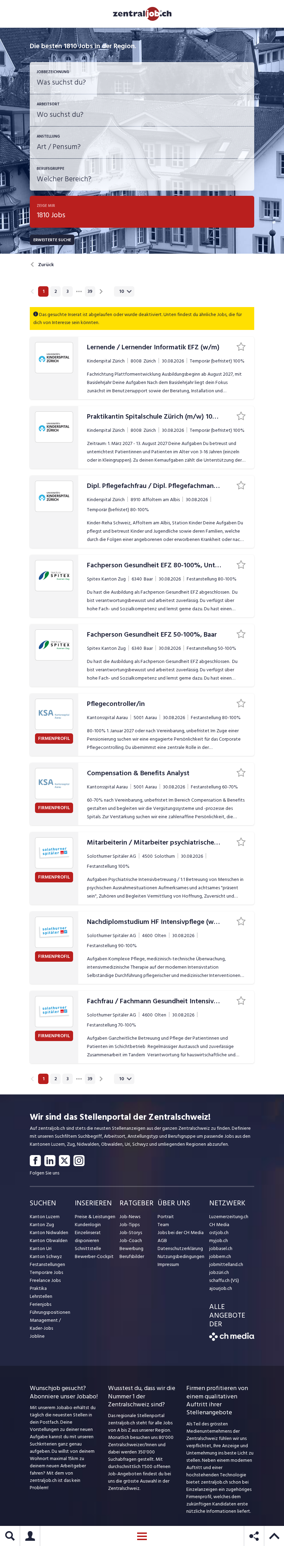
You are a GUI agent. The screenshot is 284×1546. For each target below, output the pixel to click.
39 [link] (90, 291)
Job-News (129, 1217)
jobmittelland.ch (226, 1264)
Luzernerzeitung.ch (228, 1217)
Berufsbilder (131, 1256)
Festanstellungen (47, 1264)
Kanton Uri (41, 1248)
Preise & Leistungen (95, 1217)
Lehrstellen (41, 1296)
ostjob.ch (219, 1233)
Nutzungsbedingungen (181, 1256)
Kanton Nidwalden (49, 1233)
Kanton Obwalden (49, 1240)
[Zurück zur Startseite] (231, 1339)
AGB (162, 1240)
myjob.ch (218, 1240)
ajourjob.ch (220, 1288)
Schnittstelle (88, 1248)
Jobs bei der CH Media (181, 1233)
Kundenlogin (88, 1225)
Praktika (38, 1288)
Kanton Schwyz (46, 1256)
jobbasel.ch (220, 1248)
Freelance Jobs (45, 1280)
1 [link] (43, 291)
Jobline (37, 1336)
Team (163, 1225)
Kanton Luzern (45, 1217)
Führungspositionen (50, 1312)
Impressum (168, 1264)
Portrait (166, 1217)
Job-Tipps (129, 1225)
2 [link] (55, 291)
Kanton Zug (42, 1225)
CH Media (219, 1225)
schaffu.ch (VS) (224, 1280)
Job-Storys (130, 1233)
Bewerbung (131, 1248)
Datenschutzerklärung (180, 1248)
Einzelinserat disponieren (88, 1236)
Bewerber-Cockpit (94, 1256)
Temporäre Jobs (46, 1272)
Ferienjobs (40, 1304)
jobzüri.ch (219, 1272)
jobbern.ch (220, 1256)
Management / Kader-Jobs (45, 1324)
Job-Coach (130, 1240)
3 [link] (67, 291)
